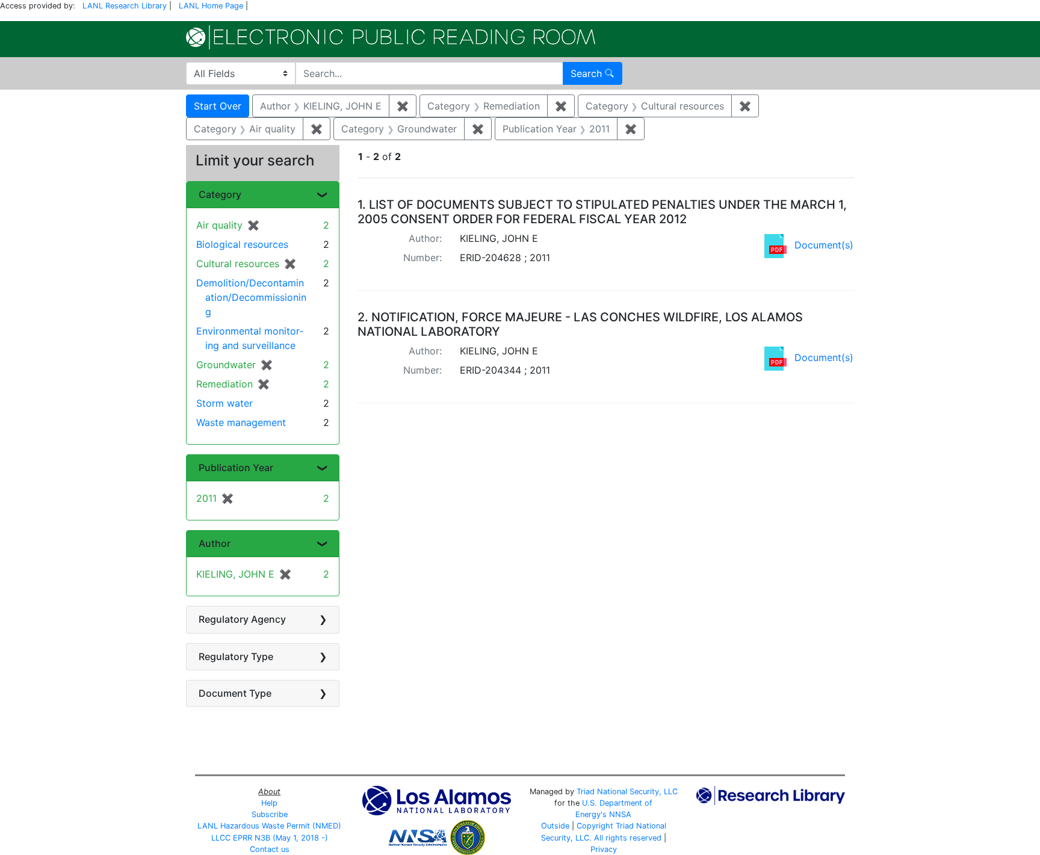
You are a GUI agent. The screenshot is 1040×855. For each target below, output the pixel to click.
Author (215, 543)
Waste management (241, 422)
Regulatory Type (236, 656)
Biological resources (242, 244)
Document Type (235, 693)
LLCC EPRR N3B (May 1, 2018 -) (269, 837)
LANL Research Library (124, 5)
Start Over (217, 106)
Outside (555, 825)
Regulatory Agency (242, 619)
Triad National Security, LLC (627, 791)
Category (220, 194)
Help (269, 802)
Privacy (603, 849)
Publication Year (236, 467)
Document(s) (823, 245)
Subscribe (270, 814)
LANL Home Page (211, 5)
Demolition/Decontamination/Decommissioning (251, 297)
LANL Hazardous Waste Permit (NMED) (269, 825)
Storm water (224, 403)
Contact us (269, 849)
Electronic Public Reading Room (390, 37)
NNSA (620, 814)
